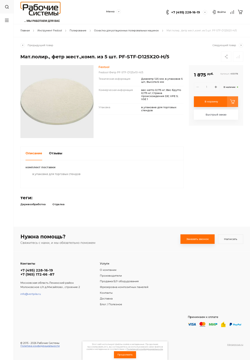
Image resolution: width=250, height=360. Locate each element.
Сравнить (238, 57)
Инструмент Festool (49, 30)
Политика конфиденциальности (40, 345)
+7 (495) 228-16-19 (185, 12)
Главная (25, 30)
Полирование (78, 30)
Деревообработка (33, 204)
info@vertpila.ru (30, 294)
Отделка (58, 204)
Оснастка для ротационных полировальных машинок (126, 30)
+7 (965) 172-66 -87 (37, 274)
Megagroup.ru (235, 344)
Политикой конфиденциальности (145, 349)
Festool (104, 67)
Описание (34, 153)
